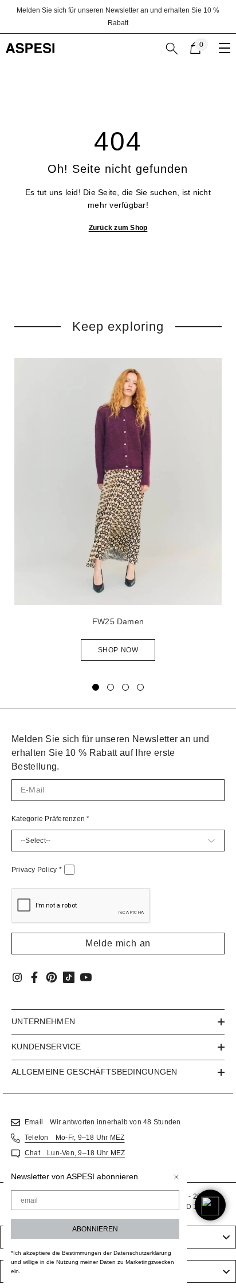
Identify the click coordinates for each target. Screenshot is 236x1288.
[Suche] (172, 48)
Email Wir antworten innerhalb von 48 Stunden (103, 1122)
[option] (118, 16)
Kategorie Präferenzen (50, 819)
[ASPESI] (118, 481)
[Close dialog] (176, 1177)
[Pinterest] (51, 977)
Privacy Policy (36, 870)
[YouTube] (86, 977)
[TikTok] (68, 977)
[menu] (224, 48)
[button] (118, 943)
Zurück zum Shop (118, 228)
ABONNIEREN (95, 1229)
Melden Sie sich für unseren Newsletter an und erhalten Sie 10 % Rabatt (118, 16)
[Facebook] (34, 977)
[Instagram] (17, 977)
